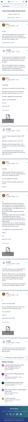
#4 (26, 78)
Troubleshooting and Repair (13, 368)
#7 (26, 195)
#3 (26, 50)
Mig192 (6, 392)
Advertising (23, 411)
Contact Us (9, 411)
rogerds (6, 368)
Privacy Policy (7, 418)
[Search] (23, 1)
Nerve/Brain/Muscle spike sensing (14, 382)
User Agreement (21, 418)
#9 (26, 293)
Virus (11, 14)
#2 (26, 24)
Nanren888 (11, 385)
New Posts (18, 17)
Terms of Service (13, 418)
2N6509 (18, 216)
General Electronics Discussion (16, 384)
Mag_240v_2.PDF (6, 239)
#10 (26, 341)
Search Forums (11, 17)
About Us (4, 411)
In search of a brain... (10, 398)
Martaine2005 (13, 378)
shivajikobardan (8, 377)
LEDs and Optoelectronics (13, 392)
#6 (26, 162)
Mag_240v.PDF (6, 106)
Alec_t (11, 401)
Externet (6, 399)
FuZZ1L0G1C (7, 384)
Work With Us (17, 411)
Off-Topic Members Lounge (16, 377)
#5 (26, 129)
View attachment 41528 (8, 42)
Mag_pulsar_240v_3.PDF (8, 318)
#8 (26, 262)
